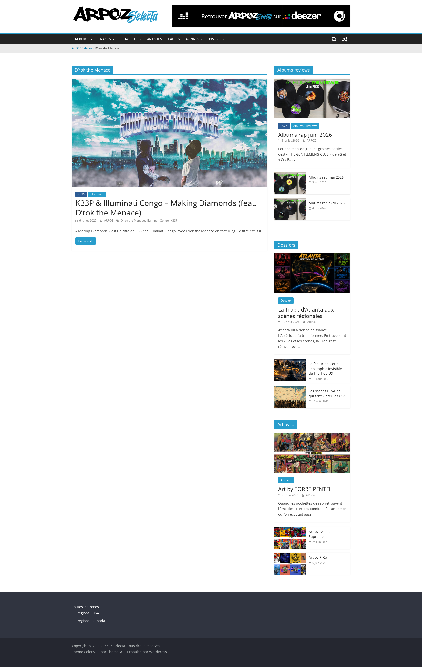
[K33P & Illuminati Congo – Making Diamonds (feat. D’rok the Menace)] (169, 81)
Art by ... (286, 480)
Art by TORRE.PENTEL (305, 489)
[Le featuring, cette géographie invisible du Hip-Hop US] (290, 361)
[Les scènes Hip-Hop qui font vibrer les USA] (290, 388)
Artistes (154, 39)
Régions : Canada (91, 620)
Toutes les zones (85, 606)
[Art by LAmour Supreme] (290, 529)
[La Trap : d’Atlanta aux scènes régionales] (312, 255)
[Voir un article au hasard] (344, 39)
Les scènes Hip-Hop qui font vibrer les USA (327, 393)
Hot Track (97, 194)
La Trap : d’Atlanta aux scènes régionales (306, 312)
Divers (215, 39)
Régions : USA (88, 613)
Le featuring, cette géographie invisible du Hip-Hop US (325, 369)
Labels (174, 39)
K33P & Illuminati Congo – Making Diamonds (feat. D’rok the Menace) (166, 207)
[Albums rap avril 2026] (290, 200)
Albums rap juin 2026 (305, 134)
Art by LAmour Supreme (320, 534)
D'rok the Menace (133, 220)
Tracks (104, 39)
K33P (174, 220)
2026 (284, 126)
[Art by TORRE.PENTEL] (312, 435)
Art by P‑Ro (318, 557)
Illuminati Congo (158, 220)
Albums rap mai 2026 (326, 177)
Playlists (128, 39)
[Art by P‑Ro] (290, 555)
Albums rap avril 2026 (327, 203)
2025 (81, 194)
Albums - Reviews (305, 126)
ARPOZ (109, 220)
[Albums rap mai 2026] (290, 175)
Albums (82, 39)
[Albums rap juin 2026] (312, 81)
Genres (192, 39)
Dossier (286, 300)
